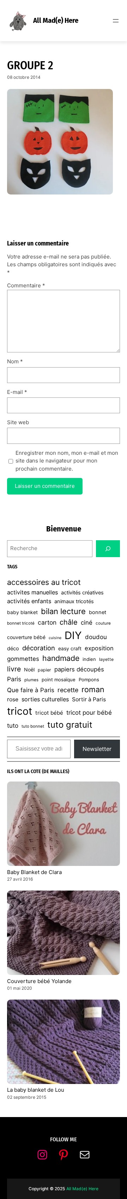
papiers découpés (79, 669)
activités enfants (29, 601)
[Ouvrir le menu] (115, 21)
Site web (18, 422)
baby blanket (22, 612)
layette (106, 659)
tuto (12, 725)
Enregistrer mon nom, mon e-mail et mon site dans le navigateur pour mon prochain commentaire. (67, 460)
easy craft (69, 648)
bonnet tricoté (21, 623)
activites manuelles (32, 592)
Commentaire (26, 285)
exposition (99, 648)
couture (103, 623)
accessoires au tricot (44, 582)
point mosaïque (58, 679)
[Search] (108, 548)
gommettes (23, 658)
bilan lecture (63, 611)
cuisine (55, 638)
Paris (14, 679)
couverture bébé (26, 637)
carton (47, 622)
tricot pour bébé (89, 712)
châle (69, 622)
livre (14, 669)
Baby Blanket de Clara (34, 872)
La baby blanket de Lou (35, 1089)
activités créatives (82, 592)
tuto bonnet (33, 726)
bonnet (97, 612)
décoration (38, 648)
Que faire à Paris (30, 690)
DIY (73, 635)
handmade (60, 658)
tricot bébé (49, 712)
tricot (19, 711)
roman (92, 689)
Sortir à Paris (89, 699)
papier (44, 669)
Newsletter (97, 748)
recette (68, 690)
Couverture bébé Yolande (39, 981)
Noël (29, 669)
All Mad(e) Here (55, 20)
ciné (86, 622)
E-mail (17, 392)
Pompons (89, 679)
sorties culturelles (45, 699)
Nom (15, 361)
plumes (31, 679)
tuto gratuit (69, 725)
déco (13, 648)
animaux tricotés (74, 601)
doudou (96, 636)
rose (12, 699)
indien (89, 659)
